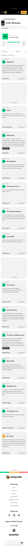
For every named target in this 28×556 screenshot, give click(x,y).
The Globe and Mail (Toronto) (13, 335)
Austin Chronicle (10, 310)
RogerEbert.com (9, 386)
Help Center (14, 490)
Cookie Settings (14, 505)
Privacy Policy (14, 496)
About (14, 487)
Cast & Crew (21, 28)
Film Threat (8, 436)
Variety (7, 110)
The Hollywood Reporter (12, 211)
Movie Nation (9, 361)
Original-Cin (8, 62)
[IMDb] (21, 543)
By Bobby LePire (6, 453)
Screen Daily (8, 236)
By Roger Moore (6, 377)
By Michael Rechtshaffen (8, 427)
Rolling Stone (9, 135)
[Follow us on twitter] (19, 516)
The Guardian (9, 285)
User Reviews (13, 28)
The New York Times (11, 186)
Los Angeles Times (10, 411)
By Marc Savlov (5, 326)
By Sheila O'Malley (6, 402)
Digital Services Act (14, 499)
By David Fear (5, 153)
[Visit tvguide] (14, 531)
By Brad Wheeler (6, 352)
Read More (6, 148)
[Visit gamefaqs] (14, 535)
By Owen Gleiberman (7, 127)
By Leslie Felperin (6, 301)
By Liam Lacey (5, 78)
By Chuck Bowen (6, 178)
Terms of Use (14, 502)
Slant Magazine (9, 161)
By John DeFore (6, 228)
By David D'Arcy (6, 253)
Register (24, 12)
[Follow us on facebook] (9, 516)
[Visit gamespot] (14, 526)
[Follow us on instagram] (14, 516)
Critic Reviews (4, 28)
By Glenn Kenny (6, 203)
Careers (14, 493)
